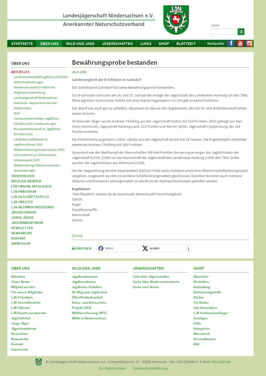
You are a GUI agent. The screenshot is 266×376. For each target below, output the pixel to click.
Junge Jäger (22, 217)
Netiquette (215, 43)
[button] (117, 248)
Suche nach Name (146, 287)
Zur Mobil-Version (112, 368)
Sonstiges (201, 318)
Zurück (77, 235)
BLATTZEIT (186, 43)
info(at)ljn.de (220, 361)
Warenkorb (202, 334)
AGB (197, 344)
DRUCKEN (83, 248)
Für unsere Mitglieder (31, 186)
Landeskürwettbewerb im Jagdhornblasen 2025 (31, 141)
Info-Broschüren (205, 308)
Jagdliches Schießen (87, 287)
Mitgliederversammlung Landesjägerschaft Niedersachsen (36, 95)
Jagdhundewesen (85, 276)
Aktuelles (20, 71)
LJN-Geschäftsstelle (30, 196)
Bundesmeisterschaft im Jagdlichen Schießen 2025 (37, 131)
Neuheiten (201, 282)
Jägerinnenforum (27, 222)
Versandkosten (205, 339)
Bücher (199, 297)
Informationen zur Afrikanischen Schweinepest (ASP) (35, 157)
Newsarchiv (21, 233)
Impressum (20, 243)
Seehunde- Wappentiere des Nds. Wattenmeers (35, 105)
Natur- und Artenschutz (89, 302)
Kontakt (18, 238)
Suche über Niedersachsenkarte (156, 282)
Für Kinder (201, 302)
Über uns (49, 43)
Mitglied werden (26, 181)
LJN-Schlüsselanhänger (211, 313)
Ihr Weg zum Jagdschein (89, 292)
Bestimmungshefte (207, 292)
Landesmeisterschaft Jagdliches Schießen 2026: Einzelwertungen (41, 79)
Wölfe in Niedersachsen (89, 318)
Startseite (22, 43)
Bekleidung (202, 287)
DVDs (197, 323)
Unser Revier (22, 175)
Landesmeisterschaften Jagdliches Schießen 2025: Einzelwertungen (36, 121)
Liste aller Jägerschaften (151, 276)
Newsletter (22, 227)
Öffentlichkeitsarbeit (87, 297)
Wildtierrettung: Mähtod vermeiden (37, 165)
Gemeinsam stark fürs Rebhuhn (34, 87)
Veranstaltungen (25, 170)
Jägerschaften (117, 43)
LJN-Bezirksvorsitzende (32, 207)
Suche (215, 25)
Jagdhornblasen (84, 282)
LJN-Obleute (22, 201)
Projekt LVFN (81, 308)
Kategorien (202, 328)
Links (145, 43)
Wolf (17, 113)
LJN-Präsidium (23, 191)
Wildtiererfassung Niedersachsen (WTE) (39, 150)
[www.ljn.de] (176, 20)
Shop (164, 43)
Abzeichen (201, 276)
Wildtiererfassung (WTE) (89, 313)
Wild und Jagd (80, 43)
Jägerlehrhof (23, 212)
